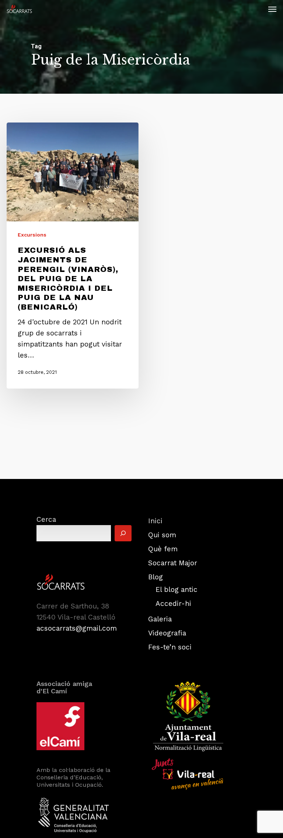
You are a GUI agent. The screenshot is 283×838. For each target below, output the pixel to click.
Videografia (167, 633)
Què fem (163, 549)
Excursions (32, 235)
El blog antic (177, 589)
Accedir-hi (173, 603)
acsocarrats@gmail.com (76, 628)
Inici (155, 521)
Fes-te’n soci (170, 647)
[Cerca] (123, 533)
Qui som (162, 535)
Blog (155, 577)
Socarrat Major (172, 563)
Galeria (160, 619)
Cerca (46, 519)
